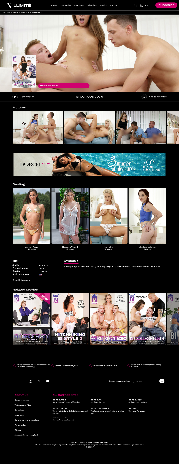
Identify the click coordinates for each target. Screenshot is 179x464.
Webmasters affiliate (23, 405)
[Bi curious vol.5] (24, 71)
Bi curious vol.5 (36, 12)
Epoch (95, 445)
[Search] (136, 5)
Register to (120, 381)
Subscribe (166, 5)
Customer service (22, 400)
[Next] (171, 127)
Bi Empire (24, 12)
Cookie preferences (101, 442)
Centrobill (102, 445)
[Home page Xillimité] (18, 5)
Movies (54, 5)
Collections (92, 5)
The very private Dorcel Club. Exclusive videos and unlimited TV (70, 411)
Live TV (113, 5)
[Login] (141, 5)
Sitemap (18, 430)
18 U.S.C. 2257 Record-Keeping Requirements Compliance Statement (59, 445)
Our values (19, 410)
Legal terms (19, 415)
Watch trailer (27, 97)
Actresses (78, 5)
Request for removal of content (82, 442)
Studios (103, 5)
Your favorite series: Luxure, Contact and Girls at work (107, 411)
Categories (66, 5)
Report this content (21, 280)
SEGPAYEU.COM (113, 445)
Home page (6, 12)
